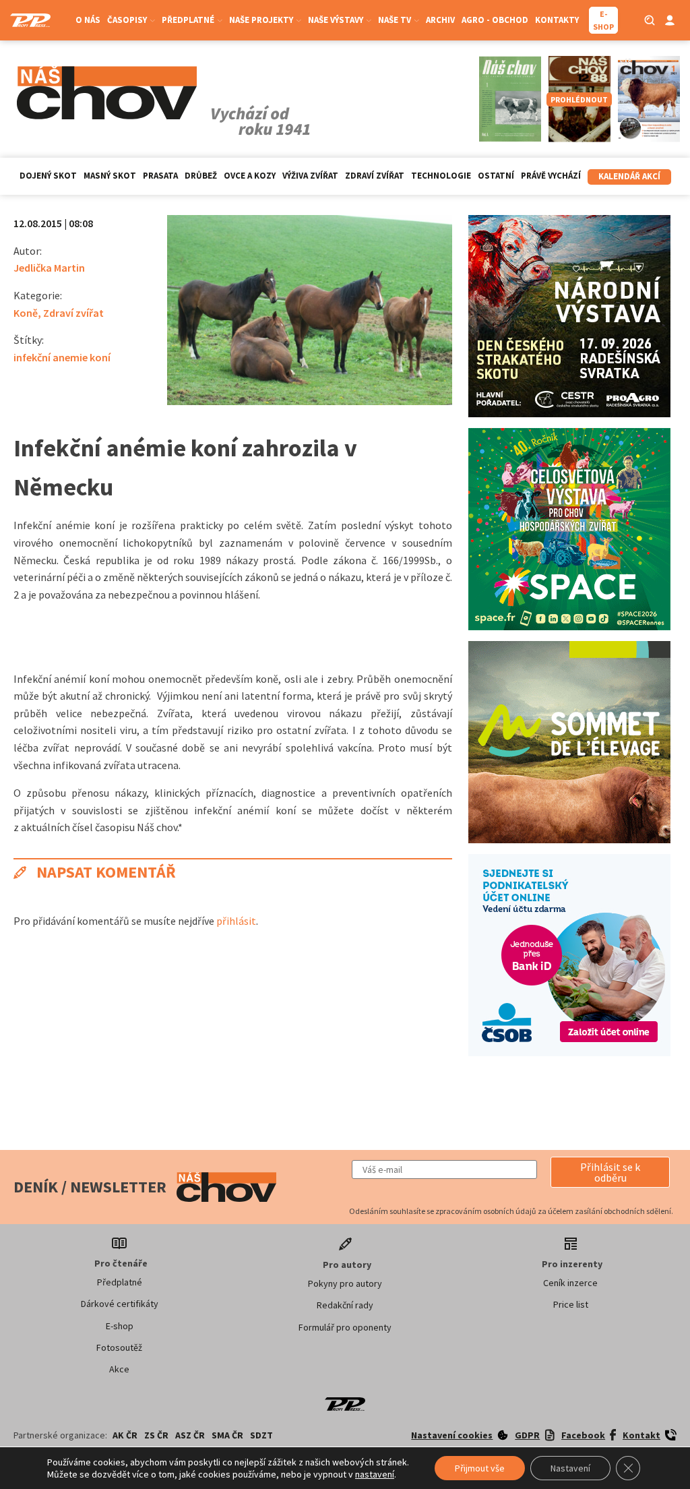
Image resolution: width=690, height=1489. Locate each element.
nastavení (374, 1474)
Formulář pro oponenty (345, 1327)
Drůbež (201, 175)
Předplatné (119, 1282)
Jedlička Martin (49, 267)
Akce (119, 1369)
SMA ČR (227, 1435)
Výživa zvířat (310, 175)
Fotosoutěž (119, 1347)
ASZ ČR (190, 1435)
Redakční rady (345, 1305)
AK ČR (125, 1435)
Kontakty (557, 20)
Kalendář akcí (629, 176)
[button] (610, 1172)
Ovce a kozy (250, 175)
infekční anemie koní (62, 357)
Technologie (441, 175)
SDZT (261, 1435)
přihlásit (236, 921)
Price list (570, 1304)
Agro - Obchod (495, 20)
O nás (87, 20)
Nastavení (570, 1468)
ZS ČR (156, 1435)
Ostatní (496, 175)
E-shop (119, 1326)
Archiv (440, 20)
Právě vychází (551, 175)
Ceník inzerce (570, 1283)
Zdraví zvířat (374, 175)
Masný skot (110, 175)
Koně (25, 313)
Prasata (160, 175)
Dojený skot (48, 175)
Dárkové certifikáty (119, 1304)
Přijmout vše (480, 1468)
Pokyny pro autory (345, 1283)
